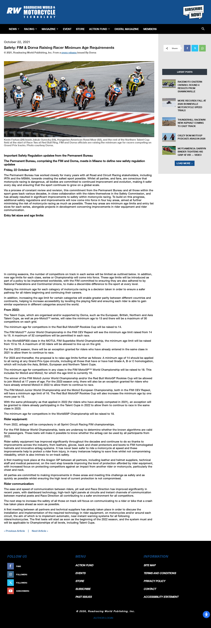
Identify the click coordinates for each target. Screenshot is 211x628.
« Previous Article (14, 530)
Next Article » (40, 530)
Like (65, 566)
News (13, 28)
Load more (183, 163)
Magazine (49, 28)
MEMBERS (150, 28)
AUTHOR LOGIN (103, 617)
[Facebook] (187, 48)
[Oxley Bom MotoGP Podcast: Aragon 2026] (169, 137)
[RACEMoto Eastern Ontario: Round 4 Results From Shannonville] (169, 83)
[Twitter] (195, 48)
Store (80, 28)
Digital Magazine (127, 28)
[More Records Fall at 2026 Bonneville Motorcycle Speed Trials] (169, 102)
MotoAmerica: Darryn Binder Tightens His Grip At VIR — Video (192, 151)
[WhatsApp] (202, 48)
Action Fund (98, 28)
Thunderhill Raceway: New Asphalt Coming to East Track (192, 122)
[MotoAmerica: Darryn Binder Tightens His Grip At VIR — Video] (169, 150)
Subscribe (62, 591)
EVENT (67, 28)
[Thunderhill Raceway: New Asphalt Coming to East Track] (169, 121)
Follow (63, 574)
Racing (29, 28)
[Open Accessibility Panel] (206, 614)
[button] (203, 29)
